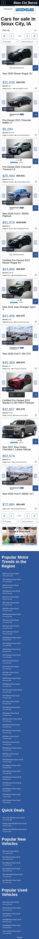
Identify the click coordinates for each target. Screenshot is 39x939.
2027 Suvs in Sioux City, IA (10, 598)
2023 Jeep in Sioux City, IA (10, 714)
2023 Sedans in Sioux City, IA (11, 772)
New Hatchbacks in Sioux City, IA (12, 875)
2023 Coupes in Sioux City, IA (11, 801)
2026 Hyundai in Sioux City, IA (11, 615)
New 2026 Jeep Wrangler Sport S (19, 308)
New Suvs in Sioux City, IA (10, 852)
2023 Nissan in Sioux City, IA (11, 685)
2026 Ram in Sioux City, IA (10, 609)
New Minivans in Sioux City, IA (11, 881)
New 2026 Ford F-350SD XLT (18, 494)
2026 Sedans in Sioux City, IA (11, 650)
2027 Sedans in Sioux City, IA (11, 731)
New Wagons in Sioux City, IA (11, 864)
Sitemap (19, 937)
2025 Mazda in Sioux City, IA (11, 708)
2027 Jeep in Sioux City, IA (10, 702)
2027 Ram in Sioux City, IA (10, 673)
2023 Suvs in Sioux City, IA (10, 627)
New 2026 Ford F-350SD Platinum (15, 214)
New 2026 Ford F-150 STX (16, 354)
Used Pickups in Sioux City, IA (11, 909)
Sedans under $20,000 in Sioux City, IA (14, 830)
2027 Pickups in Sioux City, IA (11, 644)
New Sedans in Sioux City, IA (11, 870)
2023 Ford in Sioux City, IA (10, 662)
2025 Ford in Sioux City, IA (10, 668)
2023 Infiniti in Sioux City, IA (11, 743)
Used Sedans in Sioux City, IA (11, 915)
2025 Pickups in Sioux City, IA (11, 679)
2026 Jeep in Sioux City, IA (10, 604)
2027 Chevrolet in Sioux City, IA (12, 691)
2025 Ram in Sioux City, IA (10, 755)
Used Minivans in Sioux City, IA (11, 920)
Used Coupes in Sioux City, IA (11, 932)
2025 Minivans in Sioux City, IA (11, 749)
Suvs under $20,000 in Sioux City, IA (13, 819)
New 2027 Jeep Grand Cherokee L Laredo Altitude (16, 448)
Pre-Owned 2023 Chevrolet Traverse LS (16, 168)
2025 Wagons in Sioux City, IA (11, 790)
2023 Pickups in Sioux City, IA (11, 656)
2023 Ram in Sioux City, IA (10, 737)
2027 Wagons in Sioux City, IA (11, 766)
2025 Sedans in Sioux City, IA (11, 795)
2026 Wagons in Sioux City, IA (11, 638)
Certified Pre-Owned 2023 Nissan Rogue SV (16, 261)
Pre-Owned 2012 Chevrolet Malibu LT (16, 121)
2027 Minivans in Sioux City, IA (11, 778)
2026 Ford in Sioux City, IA (10, 586)
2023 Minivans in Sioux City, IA (11, 784)
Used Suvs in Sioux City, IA (10, 903)
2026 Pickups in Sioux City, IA (11, 580)
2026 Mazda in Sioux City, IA (11, 592)
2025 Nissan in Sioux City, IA (11, 726)
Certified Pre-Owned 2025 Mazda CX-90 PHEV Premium (18, 401)
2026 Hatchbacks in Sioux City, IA (12, 761)
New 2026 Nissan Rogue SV (17, 73)
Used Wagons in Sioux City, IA (11, 926)
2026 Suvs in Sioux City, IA (10, 575)
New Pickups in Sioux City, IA (11, 858)
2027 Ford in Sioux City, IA (10, 633)
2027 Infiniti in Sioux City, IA (11, 697)
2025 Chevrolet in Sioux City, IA (12, 720)
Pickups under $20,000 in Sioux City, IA (14, 824)
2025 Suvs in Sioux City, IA (10, 621)
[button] (3, 55)
